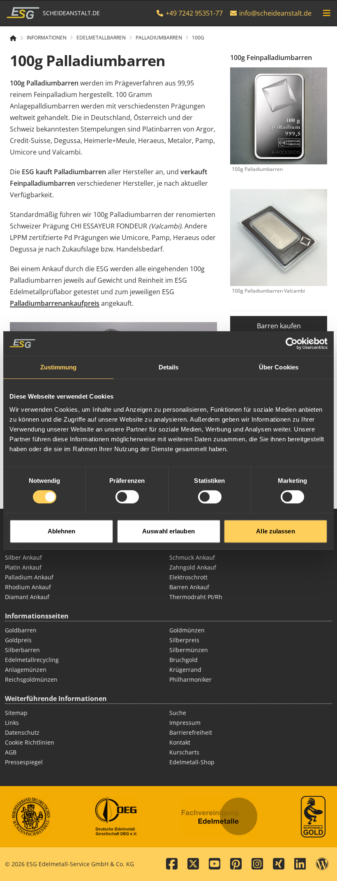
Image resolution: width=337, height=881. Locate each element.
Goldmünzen (187, 630)
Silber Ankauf (23, 557)
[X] (193, 864)
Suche (177, 713)
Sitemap (16, 713)
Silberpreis (184, 640)
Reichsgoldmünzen (31, 679)
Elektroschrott (188, 577)
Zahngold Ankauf (192, 567)
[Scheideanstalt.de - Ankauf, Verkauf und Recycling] (16, 38)
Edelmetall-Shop (192, 762)
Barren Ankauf (189, 587)
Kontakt (179, 742)
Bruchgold (183, 660)
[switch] (127, 496)
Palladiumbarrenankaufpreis (54, 303)
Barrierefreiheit (190, 732)
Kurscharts (184, 752)
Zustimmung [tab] (58, 367)
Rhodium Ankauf (28, 587)
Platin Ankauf (23, 567)
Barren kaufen (279, 325)
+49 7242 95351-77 (193, 13)
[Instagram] (257, 864)
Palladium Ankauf (29, 577)
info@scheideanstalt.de (275, 13)
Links (12, 722)
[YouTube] (214, 864)
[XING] (279, 864)
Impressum (185, 722)
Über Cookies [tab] (278, 367)
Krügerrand (185, 669)
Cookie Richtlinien (29, 742)
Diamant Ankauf (27, 597)
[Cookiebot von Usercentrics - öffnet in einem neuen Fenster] (292, 343)
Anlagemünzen (25, 669)
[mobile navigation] (326, 13)
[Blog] (322, 864)
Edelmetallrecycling (32, 660)
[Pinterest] (236, 864)
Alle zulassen (275, 531)
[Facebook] (172, 864)
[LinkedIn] (300, 864)
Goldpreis (18, 640)
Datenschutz (22, 732)
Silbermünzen (188, 650)
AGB (10, 752)
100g (198, 38)
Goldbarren (21, 630)
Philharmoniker (190, 679)
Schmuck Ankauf (192, 557)
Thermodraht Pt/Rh (195, 597)
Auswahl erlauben (168, 531)
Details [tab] (169, 367)
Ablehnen (62, 531)
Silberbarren (22, 650)
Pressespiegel (24, 762)
